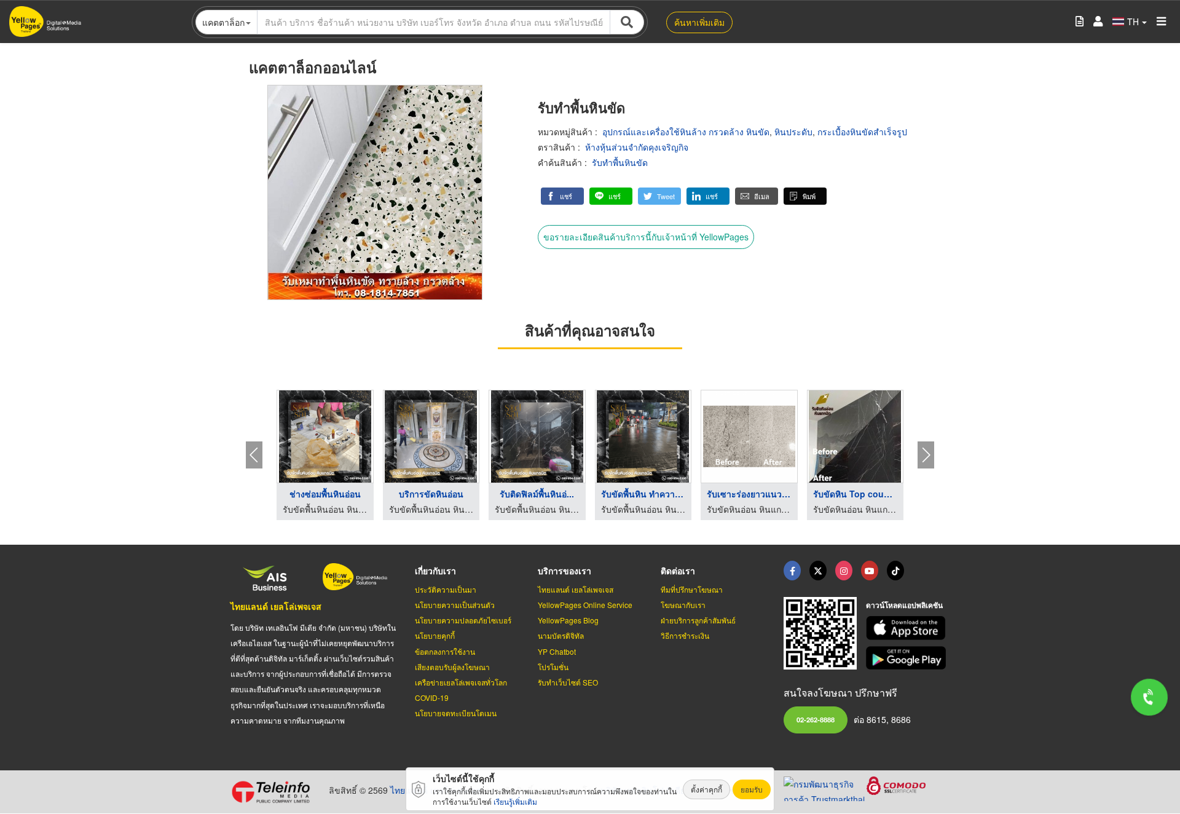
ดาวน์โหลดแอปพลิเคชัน (904, 604)
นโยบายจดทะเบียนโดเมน (456, 713)
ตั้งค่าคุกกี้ (706, 789)
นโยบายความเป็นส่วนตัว (455, 604)
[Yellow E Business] (792, 570)
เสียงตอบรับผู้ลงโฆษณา (452, 667)
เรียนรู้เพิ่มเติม (515, 801)
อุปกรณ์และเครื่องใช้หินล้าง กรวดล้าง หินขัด (685, 131)
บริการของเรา (564, 570)
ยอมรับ (752, 789)
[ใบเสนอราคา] (1080, 22)
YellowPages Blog (568, 620)
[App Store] (908, 628)
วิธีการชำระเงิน (685, 635)
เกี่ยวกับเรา (435, 570)
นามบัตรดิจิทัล (561, 635)
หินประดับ (793, 131)
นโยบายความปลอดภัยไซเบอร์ (463, 620)
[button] (562, 196)
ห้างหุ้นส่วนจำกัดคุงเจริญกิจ (636, 147)
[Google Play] (908, 658)
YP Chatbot (557, 651)
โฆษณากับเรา (683, 604)
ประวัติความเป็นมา (445, 589)
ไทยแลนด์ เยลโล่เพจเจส (275, 606)
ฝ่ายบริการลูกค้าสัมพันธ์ (698, 620)
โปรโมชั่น (553, 667)
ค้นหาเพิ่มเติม (699, 22)
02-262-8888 (815, 719)
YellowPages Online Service (585, 604)
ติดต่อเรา (678, 570)
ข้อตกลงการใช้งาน (445, 651)
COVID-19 (432, 697)
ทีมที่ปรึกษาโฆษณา (692, 589)
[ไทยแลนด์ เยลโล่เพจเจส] (818, 570)
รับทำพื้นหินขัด (620, 162)
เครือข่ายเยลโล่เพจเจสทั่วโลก (461, 682)
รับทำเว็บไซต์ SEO (568, 682)
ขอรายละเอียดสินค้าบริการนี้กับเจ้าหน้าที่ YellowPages (646, 237)
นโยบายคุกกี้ (435, 635)
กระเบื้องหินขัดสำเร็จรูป (862, 131)
